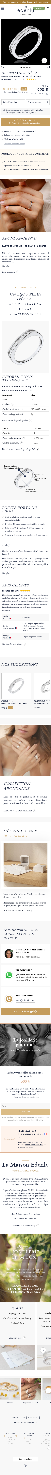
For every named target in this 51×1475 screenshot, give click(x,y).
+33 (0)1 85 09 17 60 (25, 1000)
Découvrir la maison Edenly (23, 1225)
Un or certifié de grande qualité (15, 420)
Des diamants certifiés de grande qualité (18, 449)
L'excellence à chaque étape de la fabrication (22, 388)
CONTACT (16, 1417)
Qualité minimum (10, 409)
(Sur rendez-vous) (29, 1438)
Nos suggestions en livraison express (20, 112)
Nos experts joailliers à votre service (35, 169)
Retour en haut (25, 1459)
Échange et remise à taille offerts (17, 135)
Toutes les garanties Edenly (14, 143)
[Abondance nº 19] (25, 42)
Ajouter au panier (27, 121)
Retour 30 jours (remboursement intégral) (20, 131)
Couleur (6, 404)
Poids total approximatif (13, 414)
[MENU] (3, 8)
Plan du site (33, 1417)
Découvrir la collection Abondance (18, 811)
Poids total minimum (13, 438)
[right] (44, 60)
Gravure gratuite (34, 102)
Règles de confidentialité (25, 1423)
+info (41, 1120)
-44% (23, 89)
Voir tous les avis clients (12, 644)
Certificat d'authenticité (13, 139)
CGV (24, 1417)
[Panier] (48, 8)
